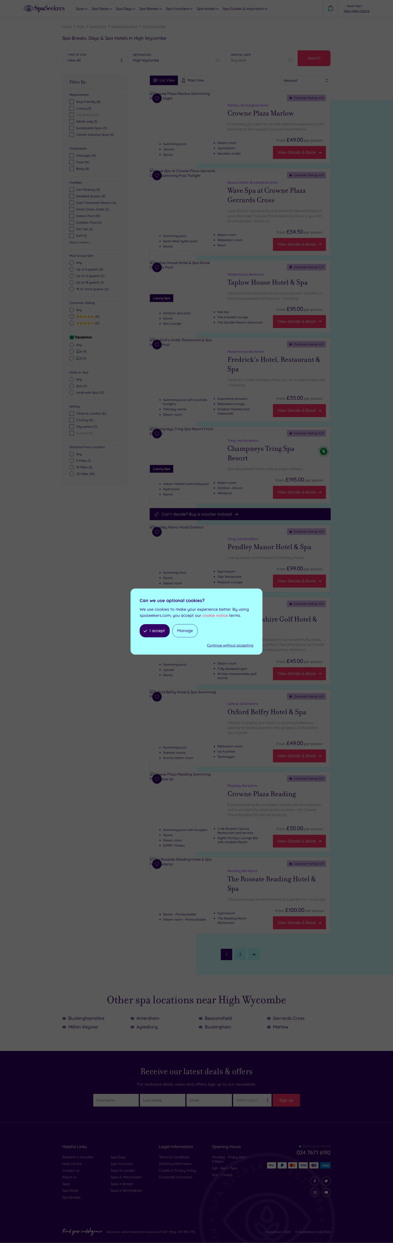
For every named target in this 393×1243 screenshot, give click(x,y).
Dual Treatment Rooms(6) (96, 203)
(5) (90, 276)
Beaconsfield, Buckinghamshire (252, 182)
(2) (92, 289)
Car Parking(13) (88, 190)
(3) (84, 467)
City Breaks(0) (87, 115)
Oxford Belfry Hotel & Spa (266, 712)
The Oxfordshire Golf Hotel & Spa (272, 624)
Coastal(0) (84, 433)
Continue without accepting (230, 645)
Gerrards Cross (289, 1018)
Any (79, 263)
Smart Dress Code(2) (92, 209)
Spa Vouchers (122, 1163)
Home (66, 26)
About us (69, 1177)
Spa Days (118, 1157)
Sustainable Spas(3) (91, 128)
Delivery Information (175, 1163)
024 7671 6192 (314, 1152)
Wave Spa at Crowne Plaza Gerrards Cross (266, 195)
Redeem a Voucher (77, 1157)
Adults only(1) (86, 121)
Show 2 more (78, 242)
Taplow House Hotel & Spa (267, 282)
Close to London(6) (91, 413)
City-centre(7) (86, 427)
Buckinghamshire (124, 26)
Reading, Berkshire (242, 786)
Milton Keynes (83, 1027)
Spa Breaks (71, 1197)
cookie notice (215, 615)
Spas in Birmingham (127, 1190)
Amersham (147, 1018)
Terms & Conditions (174, 1157)
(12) (90, 392)
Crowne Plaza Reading (261, 794)
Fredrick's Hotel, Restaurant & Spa (273, 364)
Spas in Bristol (122, 1184)
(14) (86, 155)
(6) (89, 269)
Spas (80, 26)
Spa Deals (70, 1190)
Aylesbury (147, 1027)
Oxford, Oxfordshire (242, 703)
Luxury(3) (83, 108)
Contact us (70, 1170)
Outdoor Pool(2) (89, 222)
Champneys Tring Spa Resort (261, 453)
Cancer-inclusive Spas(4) (95, 135)
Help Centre (72, 1163)
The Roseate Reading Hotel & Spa (271, 884)
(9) (84, 351)
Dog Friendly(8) (88, 102)
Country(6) (84, 420)
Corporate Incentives (175, 1177)
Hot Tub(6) (84, 229)
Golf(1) (81, 236)
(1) (90, 282)
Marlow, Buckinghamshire (247, 105)
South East (98, 26)
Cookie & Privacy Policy (177, 1170)
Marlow (280, 1027)
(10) (85, 474)
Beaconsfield (218, 1018)
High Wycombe (154, 26)
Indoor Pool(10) (88, 216)
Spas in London (123, 1170)
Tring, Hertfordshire (242, 440)
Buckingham (218, 1027)
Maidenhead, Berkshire (245, 274)
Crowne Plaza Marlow (260, 113)
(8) (82, 169)
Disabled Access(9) (91, 196)
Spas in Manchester (126, 1177)
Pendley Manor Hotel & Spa (269, 547)
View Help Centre (356, 11)
